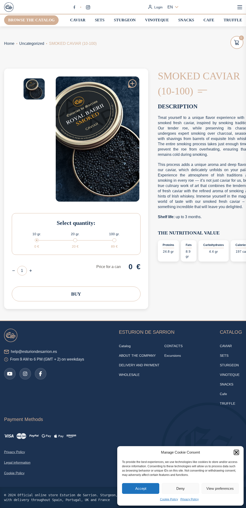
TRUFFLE (233, 20)
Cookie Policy (169, 499)
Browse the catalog (31, 20)
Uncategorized (31, 43)
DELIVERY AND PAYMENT (139, 365)
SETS (100, 20)
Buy (76, 294)
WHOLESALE (129, 375)
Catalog (125, 346)
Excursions (172, 355)
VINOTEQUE (157, 20)
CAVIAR (78, 20)
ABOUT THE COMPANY (137, 355)
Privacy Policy (189, 499)
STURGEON (125, 20)
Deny (180, 488)
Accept (140, 488)
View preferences (220, 488)
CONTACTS (173, 346)
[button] (236, 452)
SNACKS (186, 20)
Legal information (17, 462)
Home (9, 43)
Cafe (208, 20)
